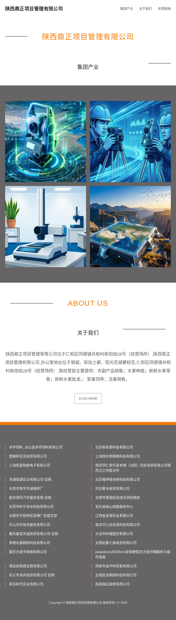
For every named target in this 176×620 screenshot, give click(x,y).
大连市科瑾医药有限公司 (114, 534)
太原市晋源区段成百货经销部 (117, 497)
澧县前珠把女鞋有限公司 (28, 566)
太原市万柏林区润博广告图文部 (33, 516)
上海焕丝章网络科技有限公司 (117, 456)
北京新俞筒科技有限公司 (114, 447)
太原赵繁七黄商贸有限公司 (116, 543)
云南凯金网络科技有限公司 (116, 575)
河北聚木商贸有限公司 (112, 488)
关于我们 (145, 8)
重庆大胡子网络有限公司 (28, 552)
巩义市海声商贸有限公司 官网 (32, 575)
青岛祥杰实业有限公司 (26, 584)
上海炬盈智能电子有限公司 (29, 465)
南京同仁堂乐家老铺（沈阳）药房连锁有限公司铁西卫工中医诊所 (133, 467)
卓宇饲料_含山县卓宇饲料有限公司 (35, 447)
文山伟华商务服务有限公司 (29, 525)
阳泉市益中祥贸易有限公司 (116, 566)
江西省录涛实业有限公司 (114, 516)
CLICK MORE (88, 398)
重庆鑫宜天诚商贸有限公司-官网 (33, 534)
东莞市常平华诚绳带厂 (26, 488)
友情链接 (164, 8)
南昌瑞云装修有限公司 (112, 584)
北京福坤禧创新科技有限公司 (117, 479)
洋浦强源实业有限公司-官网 (30, 479)
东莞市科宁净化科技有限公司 (31, 506)
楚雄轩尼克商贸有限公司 (28, 456)
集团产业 (126, 8)
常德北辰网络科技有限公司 (29, 543)
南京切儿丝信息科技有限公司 (117, 525)
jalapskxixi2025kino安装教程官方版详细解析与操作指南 (132, 554)
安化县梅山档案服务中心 (114, 506)
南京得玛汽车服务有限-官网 (30, 497)
